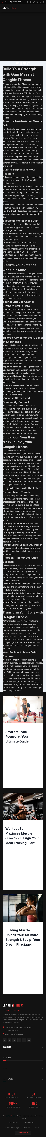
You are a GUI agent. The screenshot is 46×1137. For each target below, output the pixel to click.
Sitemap (38, 1128)
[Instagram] (30, 2)
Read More (11, 784)
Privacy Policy (13, 1122)
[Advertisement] (23, 36)
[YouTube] (43, 2)
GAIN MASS (9, 727)
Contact (27, 1128)
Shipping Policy (29, 1122)
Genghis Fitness (13, 746)
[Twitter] (34, 2)
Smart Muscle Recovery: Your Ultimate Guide (17, 736)
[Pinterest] (37, 2)
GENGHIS (9, 7)
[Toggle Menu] (43, 8)
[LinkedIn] (40, 2)
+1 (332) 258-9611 (15, 2)
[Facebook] (27, 2)
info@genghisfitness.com (14, 1034)
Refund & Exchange (12, 1128)
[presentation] (23, 709)
